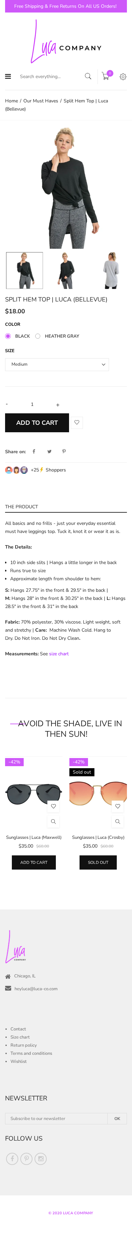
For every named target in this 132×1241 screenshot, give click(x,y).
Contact (18, 1029)
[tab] (66, 506)
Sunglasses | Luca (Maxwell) (34, 837)
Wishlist (18, 1061)
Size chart (20, 1037)
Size (10, 351)
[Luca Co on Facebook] (12, 1159)
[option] (66, 188)
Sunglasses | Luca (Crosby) (98, 837)
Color (12, 324)
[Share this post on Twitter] (54, 451)
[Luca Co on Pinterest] (26, 1159)
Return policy (23, 1045)
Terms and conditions (31, 1053)
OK (117, 1118)
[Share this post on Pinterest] (64, 451)
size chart (59, 654)
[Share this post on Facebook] (39, 451)
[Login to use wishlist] (76, 423)
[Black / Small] (24, 270)
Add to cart (33, 862)
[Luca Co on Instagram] (41, 1159)
